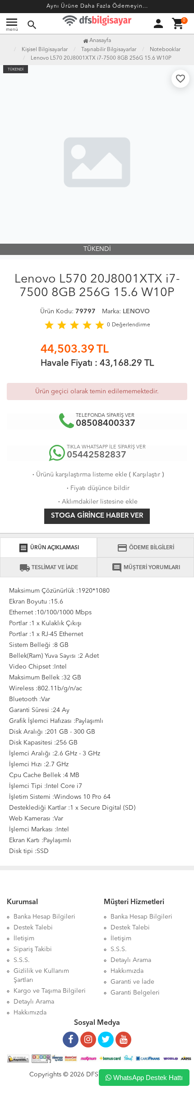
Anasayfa (99, 40)
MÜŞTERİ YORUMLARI (145, 567)
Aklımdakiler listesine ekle (97, 502)
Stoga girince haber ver (97, 516)
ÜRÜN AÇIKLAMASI (48, 547)
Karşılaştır (146, 475)
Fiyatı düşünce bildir (97, 488)
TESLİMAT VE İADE (48, 567)
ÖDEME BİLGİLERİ (145, 547)
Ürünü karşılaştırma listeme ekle (79, 475)
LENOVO (136, 311)
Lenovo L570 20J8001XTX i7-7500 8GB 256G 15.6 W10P (101, 58)
